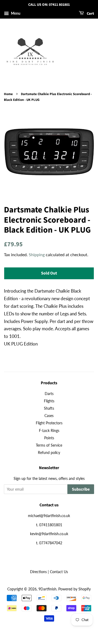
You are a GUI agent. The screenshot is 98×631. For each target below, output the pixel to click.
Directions (38, 571)
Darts (49, 393)
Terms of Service (49, 445)
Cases (49, 415)
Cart (90, 13)
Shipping (37, 254)
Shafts (49, 408)
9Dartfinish (47, 589)
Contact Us (59, 571)
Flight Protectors (49, 423)
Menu (15, 13)
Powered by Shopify (74, 589)
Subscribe (81, 489)
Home (8, 94)
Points (49, 438)
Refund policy (49, 452)
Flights (49, 401)
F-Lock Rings (49, 430)
